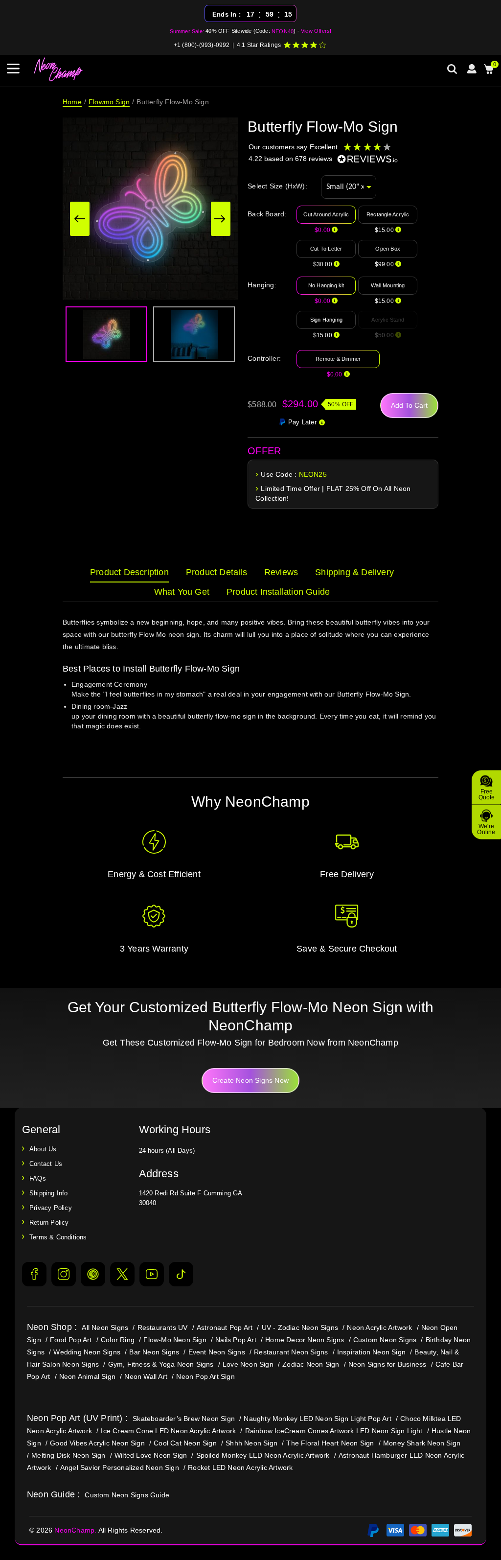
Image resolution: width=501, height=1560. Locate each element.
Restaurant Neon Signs (291, 1352)
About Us (43, 1149)
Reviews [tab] (281, 572)
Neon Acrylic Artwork (379, 1327)
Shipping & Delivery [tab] (354, 572)
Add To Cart (409, 405)
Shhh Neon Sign (251, 1443)
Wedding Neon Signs (86, 1352)
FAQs (37, 1178)
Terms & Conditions (58, 1237)
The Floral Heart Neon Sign (330, 1443)
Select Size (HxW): (277, 186)
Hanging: (262, 285)
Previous (80, 219)
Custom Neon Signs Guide (127, 1495)
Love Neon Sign (248, 1364)
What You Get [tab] (181, 592)
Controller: (264, 358)
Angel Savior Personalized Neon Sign (119, 1467)
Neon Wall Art (145, 1376)
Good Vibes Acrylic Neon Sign (97, 1443)
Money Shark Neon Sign (421, 1443)
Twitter (122, 1274)
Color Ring (118, 1340)
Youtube (151, 1274)
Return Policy (49, 1222)
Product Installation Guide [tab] (278, 592)
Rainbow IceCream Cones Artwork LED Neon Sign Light (334, 1431)
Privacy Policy (50, 1207)
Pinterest (93, 1274)
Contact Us (45, 1163)
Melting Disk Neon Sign (68, 1455)
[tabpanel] (250, 687)
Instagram (63, 1274)
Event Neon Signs (216, 1352)
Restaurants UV (162, 1327)
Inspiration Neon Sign (371, 1352)
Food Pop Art (70, 1340)
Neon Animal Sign (87, 1376)
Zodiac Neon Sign (310, 1364)
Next (220, 219)
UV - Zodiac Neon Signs (300, 1327)
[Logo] (58, 69)
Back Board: (267, 214)
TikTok (181, 1274)
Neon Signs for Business (387, 1364)
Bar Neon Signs (154, 1352)
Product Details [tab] (216, 572)
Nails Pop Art (235, 1340)
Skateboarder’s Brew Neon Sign (184, 1418)
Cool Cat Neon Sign (185, 1443)
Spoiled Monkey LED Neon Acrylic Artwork (263, 1455)
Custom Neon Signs (384, 1340)
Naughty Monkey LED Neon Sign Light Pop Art (317, 1418)
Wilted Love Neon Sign (150, 1455)
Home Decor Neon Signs (304, 1340)
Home (72, 102)
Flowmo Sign (109, 102)
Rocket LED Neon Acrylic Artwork (240, 1467)
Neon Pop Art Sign (205, 1376)
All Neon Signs (105, 1327)
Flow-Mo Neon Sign (174, 1340)
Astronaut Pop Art (224, 1327)
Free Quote (486, 794)
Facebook (34, 1274)
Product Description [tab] (129, 572)
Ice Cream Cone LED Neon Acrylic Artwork (168, 1431)
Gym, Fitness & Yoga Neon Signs (161, 1364)
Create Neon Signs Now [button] (250, 1080)
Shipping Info (48, 1193)
